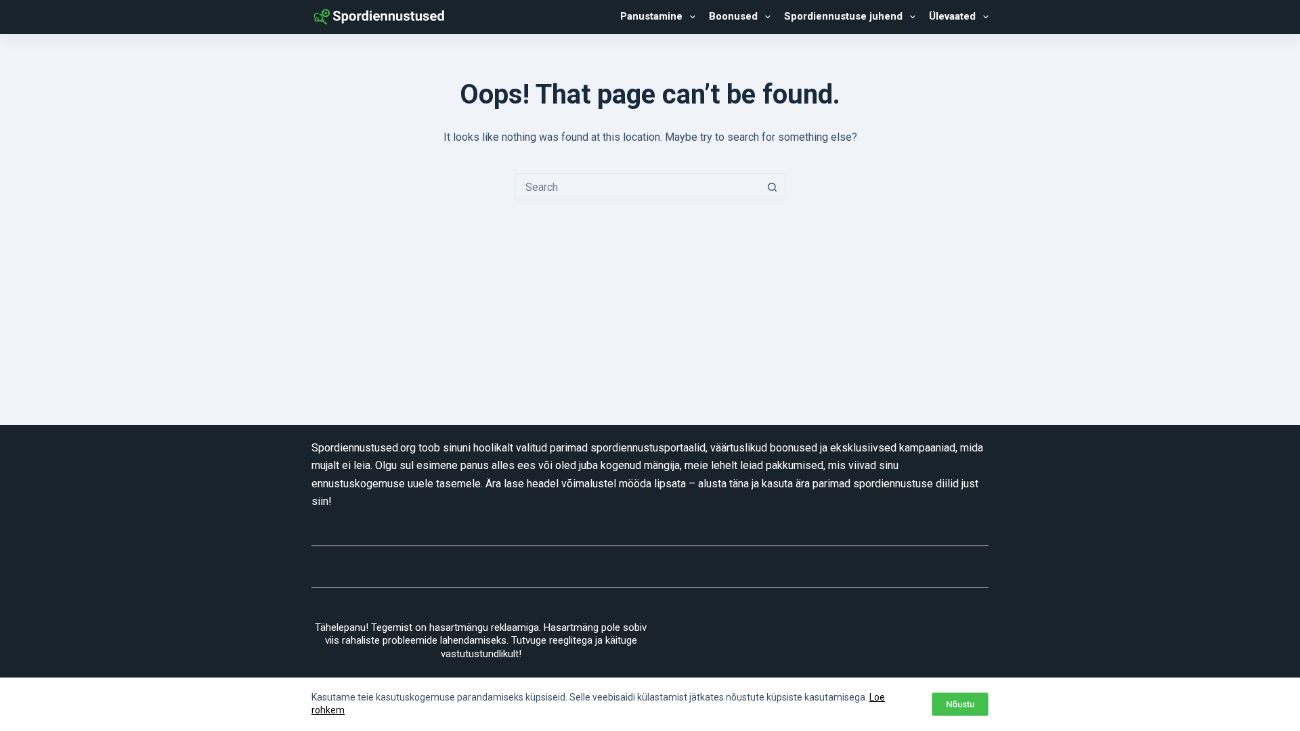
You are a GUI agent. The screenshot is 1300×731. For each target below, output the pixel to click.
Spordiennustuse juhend (843, 16)
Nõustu (960, 704)
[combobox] (637, 186)
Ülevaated (952, 16)
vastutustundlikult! (481, 654)
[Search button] (772, 187)
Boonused (733, 16)
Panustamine (651, 16)
